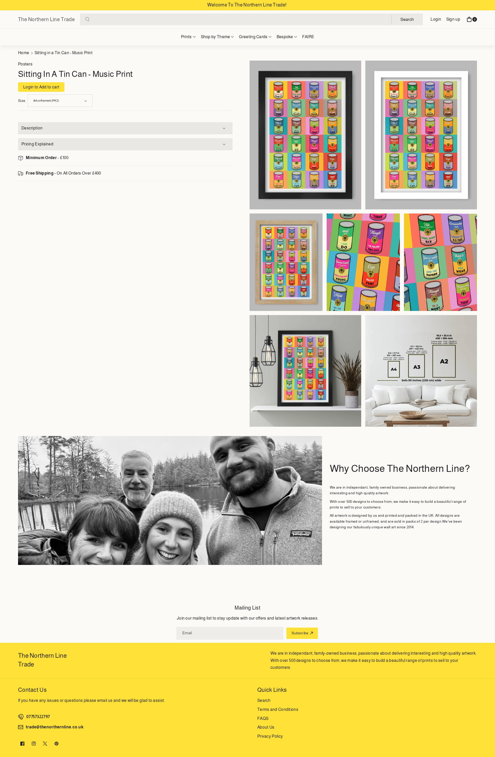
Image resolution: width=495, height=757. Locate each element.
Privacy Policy (270, 736)
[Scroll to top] (484, 741)
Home (23, 53)
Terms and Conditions (277, 709)
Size (21, 100)
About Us (265, 727)
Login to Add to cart (41, 87)
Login (436, 19)
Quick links (272, 690)
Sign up (453, 19)
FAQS (262, 718)
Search (264, 700)
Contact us (32, 690)
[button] (472, 19)
